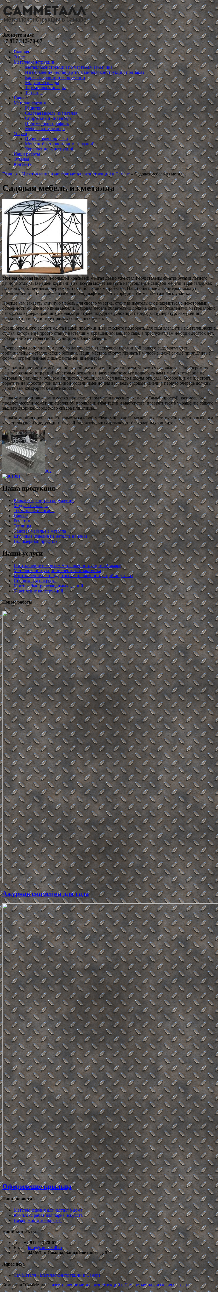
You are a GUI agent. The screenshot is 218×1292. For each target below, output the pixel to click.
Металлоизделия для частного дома (48, 1210)
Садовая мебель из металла (51, 113)
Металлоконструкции (35, 62)
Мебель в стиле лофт (45, 128)
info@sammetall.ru (45, 1247)
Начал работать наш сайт (38, 1220)
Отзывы (21, 159)
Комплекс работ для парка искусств (48, 1215)
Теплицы (34, 92)
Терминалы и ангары (45, 87)
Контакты (23, 164)
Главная (21, 51)
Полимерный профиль (47, 123)
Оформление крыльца (37, 1186)
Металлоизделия (30, 102)
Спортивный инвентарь (48, 118)
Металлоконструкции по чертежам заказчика (68, 67)
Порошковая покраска (46, 138)
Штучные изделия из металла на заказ (50, 536)
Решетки (33, 108)
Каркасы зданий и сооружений (55, 77)
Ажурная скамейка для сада (45, 893)
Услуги (20, 133)
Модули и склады (42, 82)
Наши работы (27, 154)
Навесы (21, 97)
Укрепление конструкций (50, 148)
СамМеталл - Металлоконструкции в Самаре (57, 1275)
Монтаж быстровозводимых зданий (60, 143)
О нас (19, 57)
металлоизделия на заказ (164, 1284)
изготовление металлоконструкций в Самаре (95, 1284)
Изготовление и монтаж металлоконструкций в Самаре (76, 173)
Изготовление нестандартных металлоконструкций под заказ (84, 72)
